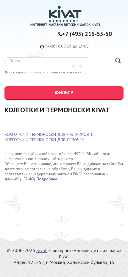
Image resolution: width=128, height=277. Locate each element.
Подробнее (47, 179)
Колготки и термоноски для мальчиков (46, 134)
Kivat (41, 250)
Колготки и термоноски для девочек (44, 139)
